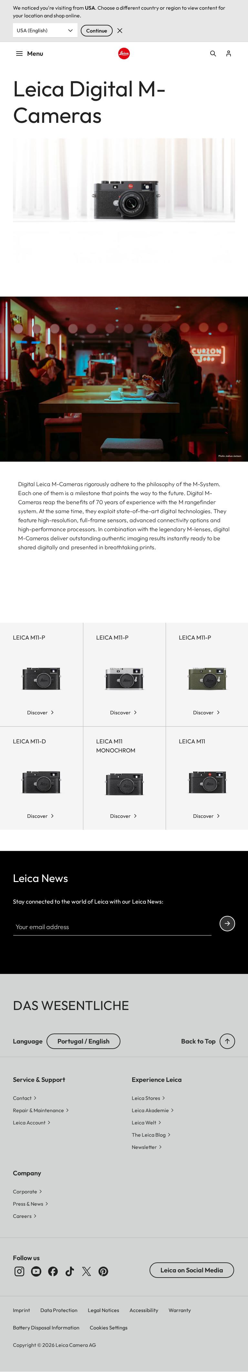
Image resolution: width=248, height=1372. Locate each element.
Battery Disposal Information (46, 1327)
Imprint (21, 1310)
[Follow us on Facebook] (52, 1271)
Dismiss (120, 30)
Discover (37, 712)
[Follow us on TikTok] (69, 1271)
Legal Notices (103, 1310)
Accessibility (143, 1310)
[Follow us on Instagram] (19, 1271)
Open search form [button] (213, 53)
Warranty (180, 1310)
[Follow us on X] (86, 1271)
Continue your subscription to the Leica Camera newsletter (227, 923)
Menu (35, 53)
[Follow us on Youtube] (36, 1271)
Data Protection (59, 1310)
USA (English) (32, 30)
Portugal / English (83, 1041)
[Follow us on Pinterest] (103, 1271)
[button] (227, 1041)
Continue (96, 30)
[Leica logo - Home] (124, 54)
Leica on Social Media (191, 1270)
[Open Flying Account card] (228, 53)
